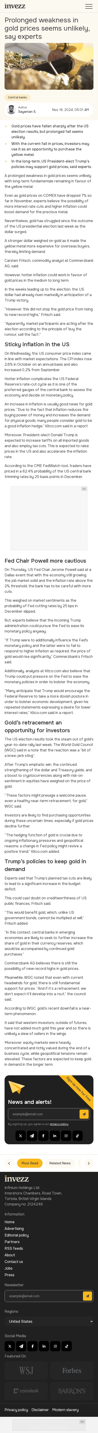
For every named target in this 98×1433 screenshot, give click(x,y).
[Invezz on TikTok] (77, 1136)
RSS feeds (14, 1248)
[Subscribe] (84, 1114)
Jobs (9, 1268)
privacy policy (59, 1124)
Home (10, 1222)
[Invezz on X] (20, 1136)
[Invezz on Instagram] (66, 1136)
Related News (60, 1163)
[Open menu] (89, 7)
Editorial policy (17, 1235)
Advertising (14, 1228)
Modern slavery (65, 1409)
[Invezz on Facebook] (43, 1136)
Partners (12, 1241)
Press (9, 1275)
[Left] (9, 1163)
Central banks (17, 97)
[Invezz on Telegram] (32, 1136)
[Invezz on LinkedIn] (55, 1136)
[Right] (88, 1163)
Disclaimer (40, 1409)
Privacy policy (16, 1409)
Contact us (14, 1261)
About (10, 1255)
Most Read (30, 1163)
